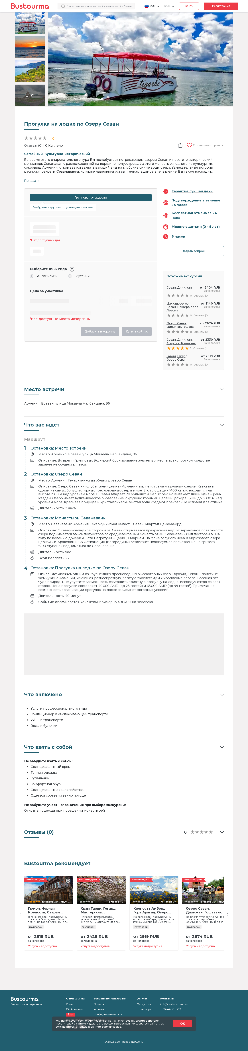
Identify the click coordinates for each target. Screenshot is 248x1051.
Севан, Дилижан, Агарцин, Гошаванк (181, 341)
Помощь (99, 1004)
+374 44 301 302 (170, 1009)
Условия (99, 1009)
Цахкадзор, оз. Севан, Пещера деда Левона (182, 307)
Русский (83, 276)
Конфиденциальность (108, 1014)
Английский (47, 276)
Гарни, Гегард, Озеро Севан (177, 357)
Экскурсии (144, 1004)
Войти (189, 6)
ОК (182, 1023)
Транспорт (144, 1009)
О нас (70, 1004)
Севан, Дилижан (179, 287)
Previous (21, 914)
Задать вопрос (193, 251)
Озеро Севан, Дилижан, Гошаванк (181, 325)
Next (228, 914)
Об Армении (74, 1009)
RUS (152, 6)
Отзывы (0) (33, 146)
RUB (167, 6)
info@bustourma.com (174, 1004)
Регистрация (221, 6)
